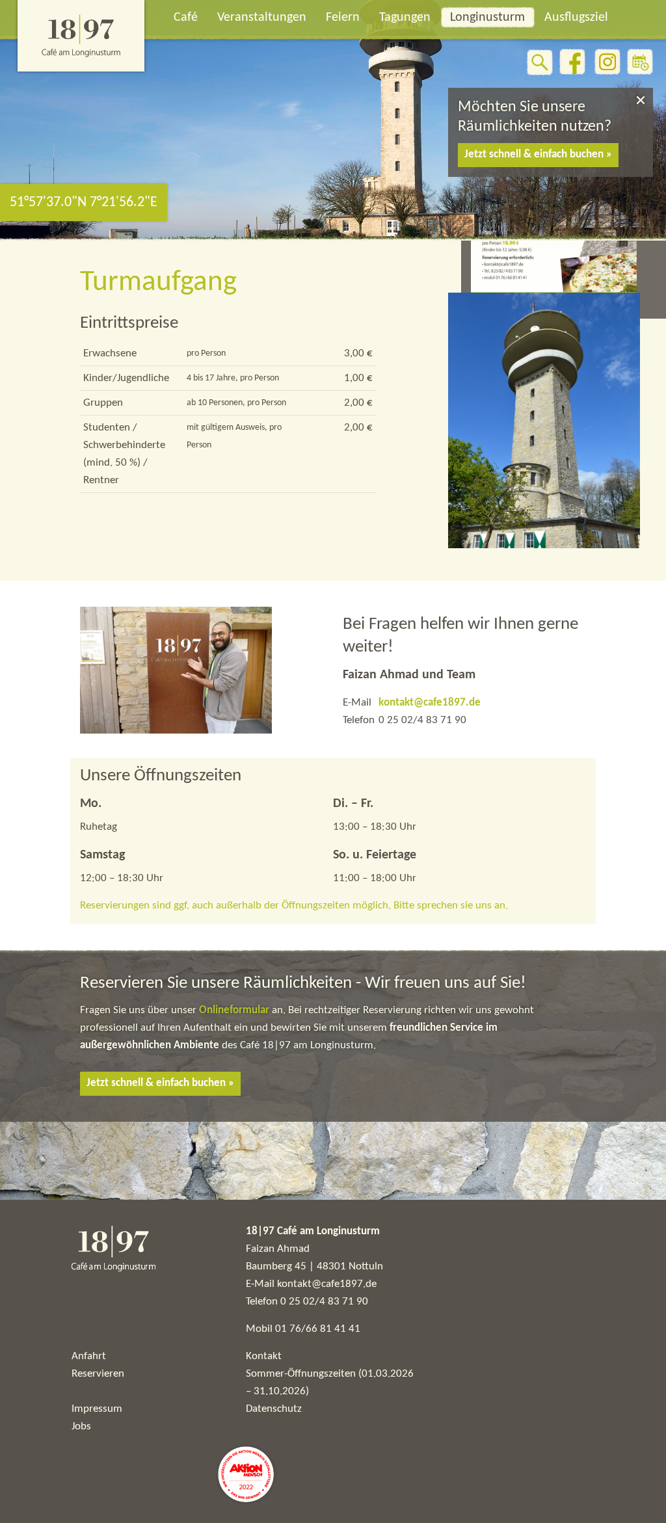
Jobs (81, 1426)
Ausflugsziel (576, 17)
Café (186, 17)
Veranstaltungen (261, 17)
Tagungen (405, 17)
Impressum (97, 1408)
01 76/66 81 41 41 (317, 1328)
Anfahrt (89, 1356)
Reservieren (98, 1373)
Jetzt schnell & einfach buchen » (538, 154)
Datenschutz (274, 1408)
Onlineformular (235, 1010)
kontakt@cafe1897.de (430, 702)
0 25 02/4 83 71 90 (324, 1301)
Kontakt (264, 1356)
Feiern (343, 17)
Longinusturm (487, 17)
